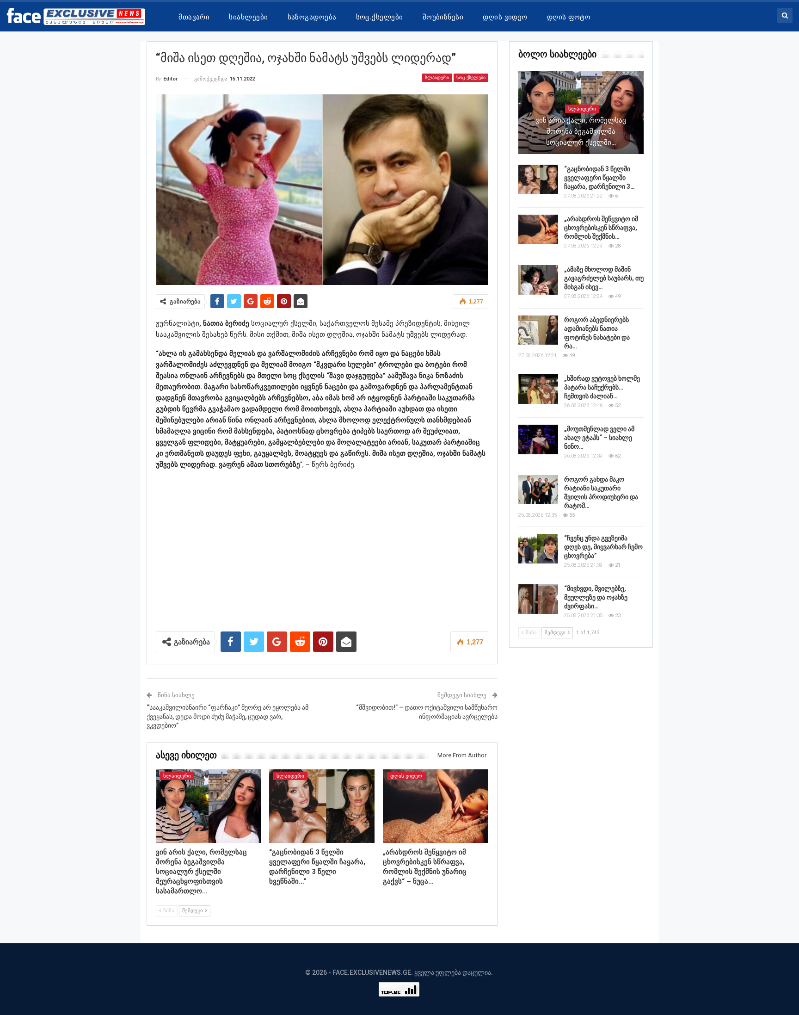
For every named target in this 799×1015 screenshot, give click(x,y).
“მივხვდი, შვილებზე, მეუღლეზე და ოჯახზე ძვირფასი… (595, 597)
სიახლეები (248, 17)
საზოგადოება (312, 17)
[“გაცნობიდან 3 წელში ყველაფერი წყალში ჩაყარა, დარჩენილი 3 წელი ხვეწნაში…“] (322, 806)
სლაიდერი (437, 77)
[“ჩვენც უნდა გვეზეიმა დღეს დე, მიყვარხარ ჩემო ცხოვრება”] (538, 548)
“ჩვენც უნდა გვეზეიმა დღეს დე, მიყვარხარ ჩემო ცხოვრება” (603, 546)
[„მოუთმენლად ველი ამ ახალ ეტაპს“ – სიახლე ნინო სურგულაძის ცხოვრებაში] (538, 439)
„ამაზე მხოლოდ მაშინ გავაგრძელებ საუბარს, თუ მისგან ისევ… (604, 278)
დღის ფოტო (568, 17)
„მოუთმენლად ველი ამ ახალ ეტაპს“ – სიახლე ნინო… (599, 437)
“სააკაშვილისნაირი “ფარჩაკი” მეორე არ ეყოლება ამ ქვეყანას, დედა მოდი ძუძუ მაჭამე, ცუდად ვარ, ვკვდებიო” (227, 716)
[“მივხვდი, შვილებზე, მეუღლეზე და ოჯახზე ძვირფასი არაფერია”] (538, 599)
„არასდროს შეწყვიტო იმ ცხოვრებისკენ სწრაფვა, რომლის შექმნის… (601, 227)
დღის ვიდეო (505, 17)
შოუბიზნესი (443, 17)
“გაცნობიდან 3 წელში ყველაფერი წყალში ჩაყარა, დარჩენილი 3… (599, 177)
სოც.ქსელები (379, 17)
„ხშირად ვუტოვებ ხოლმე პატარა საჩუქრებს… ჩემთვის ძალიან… (602, 387)
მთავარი (193, 17)
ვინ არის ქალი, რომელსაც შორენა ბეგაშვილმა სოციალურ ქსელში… (581, 131)
